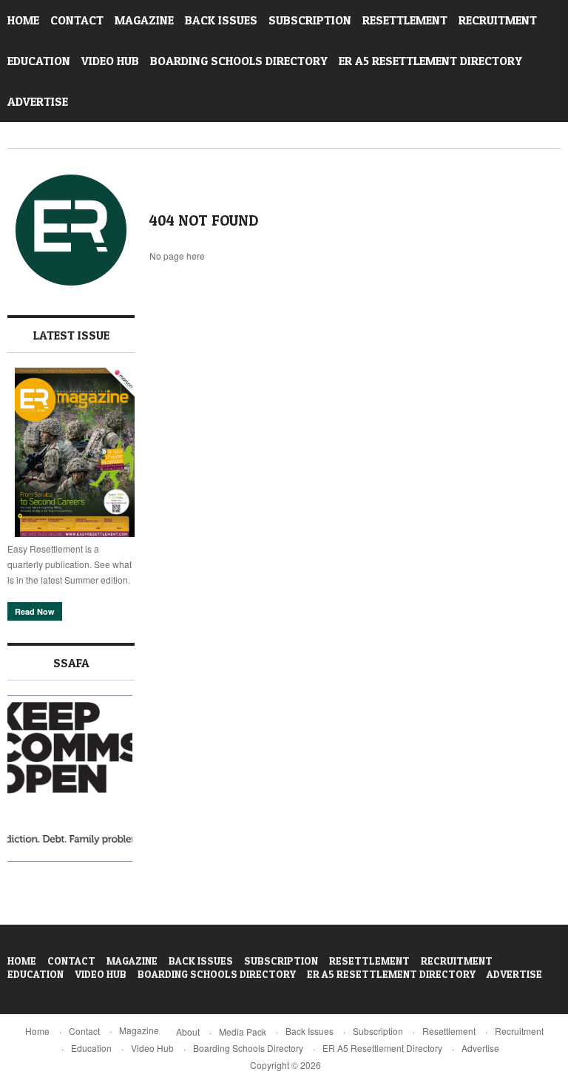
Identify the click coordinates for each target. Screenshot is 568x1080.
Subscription (309, 20)
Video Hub (110, 60)
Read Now (35, 611)
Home (23, 20)
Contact (77, 20)
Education (38, 60)
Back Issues (221, 20)
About (188, 1031)
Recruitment (498, 20)
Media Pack (242, 1031)
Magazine (144, 20)
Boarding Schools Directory (239, 60)
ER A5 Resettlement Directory (430, 60)
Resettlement (404, 20)
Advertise (37, 101)
